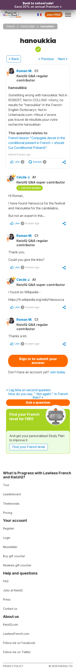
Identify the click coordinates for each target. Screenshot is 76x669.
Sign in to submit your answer (38, 361)
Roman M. (24, 71)
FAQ (6, 581)
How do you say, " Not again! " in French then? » (38, 395)
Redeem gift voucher (17, 565)
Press (7, 599)
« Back (14, 59)
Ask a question (38, 402)
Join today (57, 372)
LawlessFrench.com (16, 633)
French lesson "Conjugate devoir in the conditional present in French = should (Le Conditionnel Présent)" (36, 143)
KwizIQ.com (10, 624)
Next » (62, 59)
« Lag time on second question (28, 390)
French (11, 26)
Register (8, 528)
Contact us (10, 608)
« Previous (46, 59)
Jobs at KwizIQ (13, 590)
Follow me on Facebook (19, 643)
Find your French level (28, 447)
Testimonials (11, 503)
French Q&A (28, 26)
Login (6, 537)
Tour (6, 485)
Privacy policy (13, 666)
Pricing (7, 512)
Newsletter (10, 547)
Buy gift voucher (14, 556)
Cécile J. (23, 177)
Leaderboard (12, 494)
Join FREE (53, 14)
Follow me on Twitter (17, 652)
